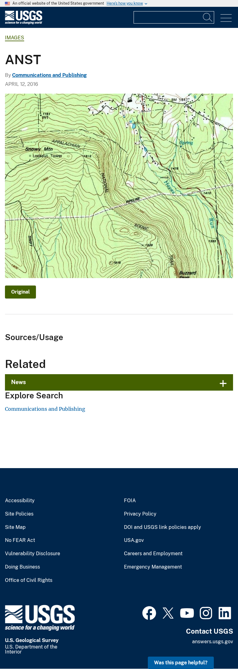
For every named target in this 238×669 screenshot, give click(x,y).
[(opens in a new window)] (149, 612)
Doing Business (22, 567)
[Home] (23, 23)
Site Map (15, 527)
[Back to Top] (215, 646)
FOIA (130, 500)
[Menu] (226, 18)
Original (20, 292)
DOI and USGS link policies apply (162, 527)
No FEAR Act (20, 540)
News (18, 382)
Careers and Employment (153, 553)
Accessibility (20, 500)
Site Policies (19, 514)
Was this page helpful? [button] (181, 663)
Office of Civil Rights (28, 580)
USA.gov (134, 540)
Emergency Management (153, 567)
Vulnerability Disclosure (32, 553)
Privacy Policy (140, 514)
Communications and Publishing (49, 75)
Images (14, 38)
